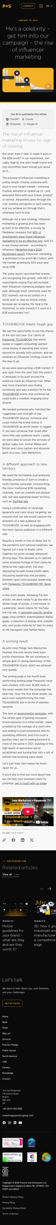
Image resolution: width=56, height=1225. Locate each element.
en (47, 6)
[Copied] (4, 840)
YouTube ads (20, 501)
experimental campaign (31, 713)
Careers (6, 1067)
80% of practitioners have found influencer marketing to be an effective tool (23, 237)
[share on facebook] (13, 840)
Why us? (6, 1033)
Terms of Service (10, 1213)
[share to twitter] (31, 840)
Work (4, 1022)
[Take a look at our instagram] (9, 1123)
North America (9, 1056)
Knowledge (7, 1073)
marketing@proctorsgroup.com (17, 1115)
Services (6, 1039)
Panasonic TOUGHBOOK (17, 339)
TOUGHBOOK (10, 394)
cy (51, 6)
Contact (6, 1078)
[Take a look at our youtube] (20, 1123)
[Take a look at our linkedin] (15, 1123)
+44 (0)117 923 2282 (12, 1108)
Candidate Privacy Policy (14, 1208)
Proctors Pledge (10, 1044)
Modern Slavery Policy (12, 1197)
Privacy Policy (8, 1202)
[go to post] (15, 907)
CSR (4, 1061)
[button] (40, 6)
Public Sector (9, 1050)
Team (5, 1027)
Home (5, 1016)
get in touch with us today (30, 783)
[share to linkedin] (22, 840)
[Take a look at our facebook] (4, 1123)
